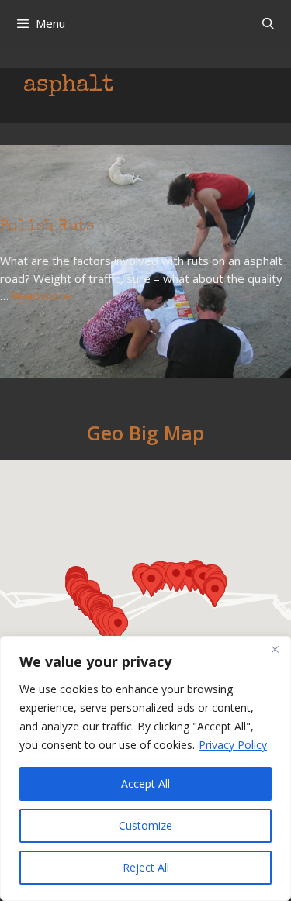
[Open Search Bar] (268, 23)
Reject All (146, 867)
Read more (41, 295)
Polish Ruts (47, 227)
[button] (118, 626)
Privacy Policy (233, 744)
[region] (145, 768)
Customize (145, 825)
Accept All (145, 783)
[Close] (274, 649)
